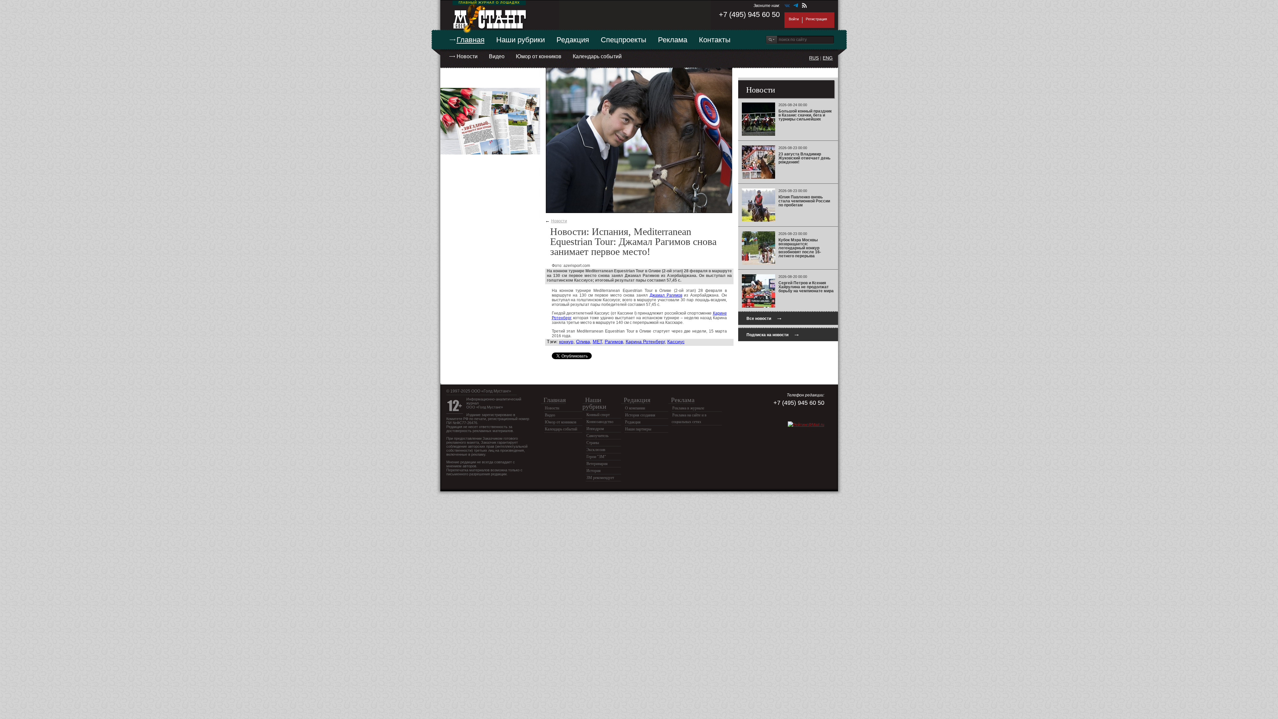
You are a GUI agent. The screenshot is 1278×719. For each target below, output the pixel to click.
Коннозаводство (599, 421)
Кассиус (676, 341)
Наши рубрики (520, 40)
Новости (467, 56)
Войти (794, 19)
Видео (497, 56)
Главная (471, 40)
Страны (592, 442)
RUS (814, 58)
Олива (583, 341)
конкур (566, 341)
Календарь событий (597, 56)
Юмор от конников (538, 56)
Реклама (672, 40)
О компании (635, 408)
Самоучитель (597, 435)
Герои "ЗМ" (596, 456)
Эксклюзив (595, 449)
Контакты (715, 40)
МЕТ (597, 341)
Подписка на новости (773, 334)
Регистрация (816, 19)
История (593, 470)
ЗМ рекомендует (600, 477)
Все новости (764, 317)
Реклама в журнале (688, 408)
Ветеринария (597, 463)
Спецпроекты (623, 40)
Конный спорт (598, 414)
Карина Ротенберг (645, 341)
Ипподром (595, 428)
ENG (828, 58)
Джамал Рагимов (666, 295)
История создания (640, 415)
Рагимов (614, 341)
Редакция (572, 40)
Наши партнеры (638, 429)
